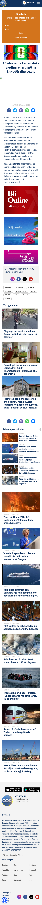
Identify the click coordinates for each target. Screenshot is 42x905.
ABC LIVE (31, 3)
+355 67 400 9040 (22, 801)
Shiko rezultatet (21, 37)
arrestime (8, 291)
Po (7, 25)
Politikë (5, 875)
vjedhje (7, 299)
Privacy (5, 855)
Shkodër (25, 295)
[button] (4, 900)
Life (30, 880)
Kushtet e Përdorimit (18, 855)
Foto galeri (19, 287)
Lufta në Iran (19, 870)
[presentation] (36, 430)
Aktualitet (8, 287)
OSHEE (7, 295)
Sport (16, 875)
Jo (7, 29)
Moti (30, 875)
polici (16, 295)
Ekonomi (17, 880)
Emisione (32, 865)
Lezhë (33, 291)
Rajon (4, 880)
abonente (31, 287)
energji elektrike (21, 291)
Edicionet (32, 870)
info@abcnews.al (21, 799)
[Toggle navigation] (38, 3)
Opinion (5, 865)
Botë (15, 865)
